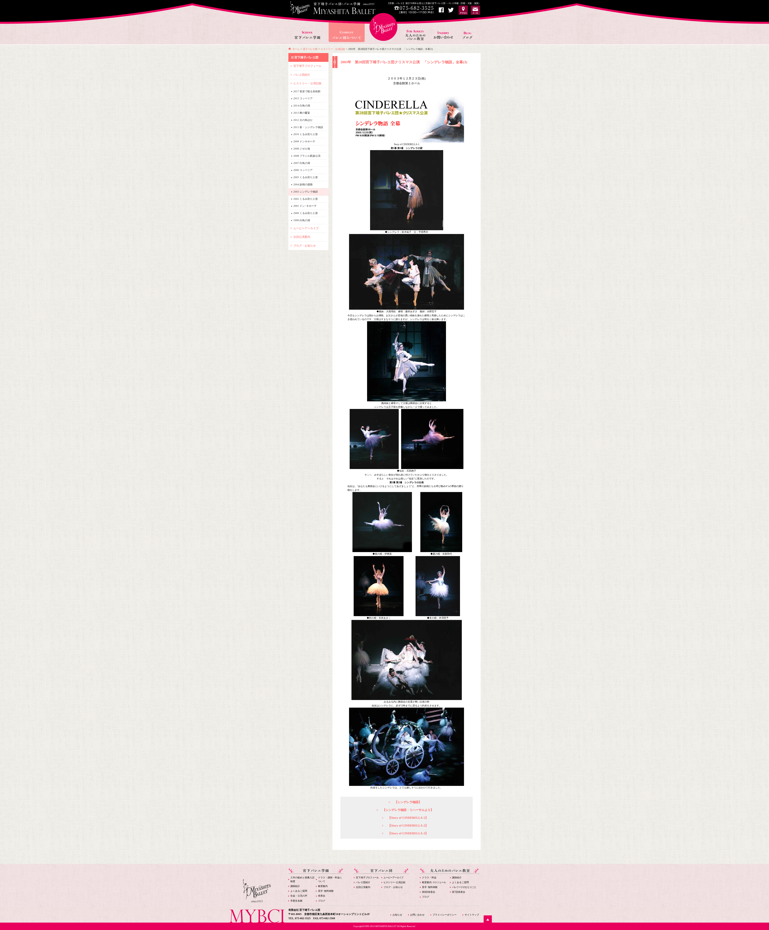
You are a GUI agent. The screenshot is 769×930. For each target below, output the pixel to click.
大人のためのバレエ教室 (415, 30)
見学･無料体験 (326, 891)
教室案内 (323, 886)
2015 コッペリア (303, 98)
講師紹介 (295, 886)
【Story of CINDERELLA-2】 (408, 825)
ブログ (321, 900)
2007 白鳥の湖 (301, 163)
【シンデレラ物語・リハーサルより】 (408, 809)
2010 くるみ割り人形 (305, 134)
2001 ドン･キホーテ (305, 205)
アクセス (463, 10)
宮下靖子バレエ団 (306, 57)
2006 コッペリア (303, 170)
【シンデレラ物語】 (408, 802)
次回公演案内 (363, 887)
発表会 (321, 895)
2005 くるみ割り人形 (305, 177)
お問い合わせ (443, 30)
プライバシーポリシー (445, 914)
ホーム (296, 49)
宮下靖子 (367, 877)
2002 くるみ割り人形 (305, 198)
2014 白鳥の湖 (301, 105)
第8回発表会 (428, 892)
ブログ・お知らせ (393, 887)
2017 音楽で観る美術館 (306, 91)
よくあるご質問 (298, 891)
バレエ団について (346, 30)
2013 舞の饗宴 (301, 112)
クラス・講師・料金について (330, 879)
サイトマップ (472, 914)
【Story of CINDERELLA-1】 (408, 817)
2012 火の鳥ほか (303, 120)
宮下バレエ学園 (307, 30)
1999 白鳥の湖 (301, 220)
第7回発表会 (458, 892)
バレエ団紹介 (363, 882)
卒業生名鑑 (296, 900)
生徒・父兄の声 (298, 895)
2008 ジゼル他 (301, 148)
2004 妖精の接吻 (303, 184)
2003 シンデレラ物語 (305, 191)
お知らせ (469, 30)
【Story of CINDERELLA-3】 (408, 833)
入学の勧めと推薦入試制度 (302, 879)
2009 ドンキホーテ (304, 141)
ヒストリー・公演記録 (333, 49)
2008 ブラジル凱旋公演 (306, 155)
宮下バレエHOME (383, 27)
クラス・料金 (429, 877)
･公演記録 (394, 882)
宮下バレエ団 (310, 49)
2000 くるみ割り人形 (305, 213)
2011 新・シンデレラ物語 (308, 127)
